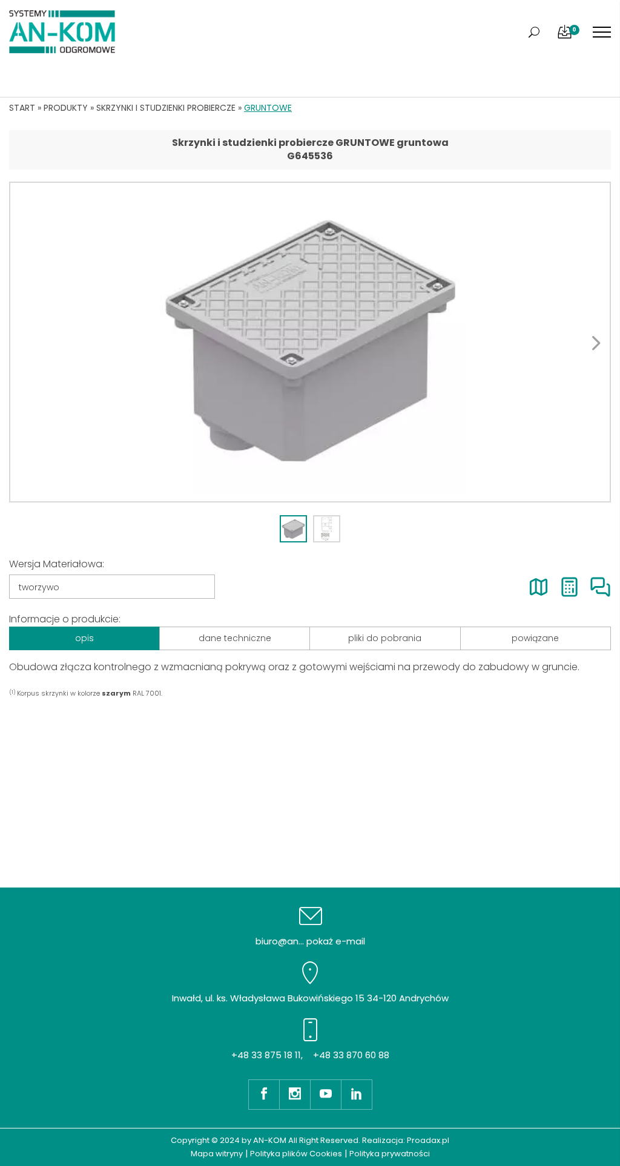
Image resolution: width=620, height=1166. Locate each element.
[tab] (293, 528)
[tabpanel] (310, 342)
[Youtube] (325, 1094)
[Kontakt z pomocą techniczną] (600, 587)
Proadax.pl (428, 1140)
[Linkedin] (356, 1094)
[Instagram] (294, 1094)
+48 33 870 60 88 (351, 1055)
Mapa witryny (217, 1153)
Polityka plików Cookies (296, 1153)
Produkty (66, 108)
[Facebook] (263, 1094)
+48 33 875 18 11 (266, 1055)
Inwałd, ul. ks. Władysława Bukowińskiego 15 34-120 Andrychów (310, 998)
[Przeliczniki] (569, 587)
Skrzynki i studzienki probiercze (166, 108)
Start (22, 108)
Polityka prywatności (389, 1153)
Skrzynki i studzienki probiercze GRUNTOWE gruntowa (310, 143)
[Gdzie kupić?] (538, 587)
